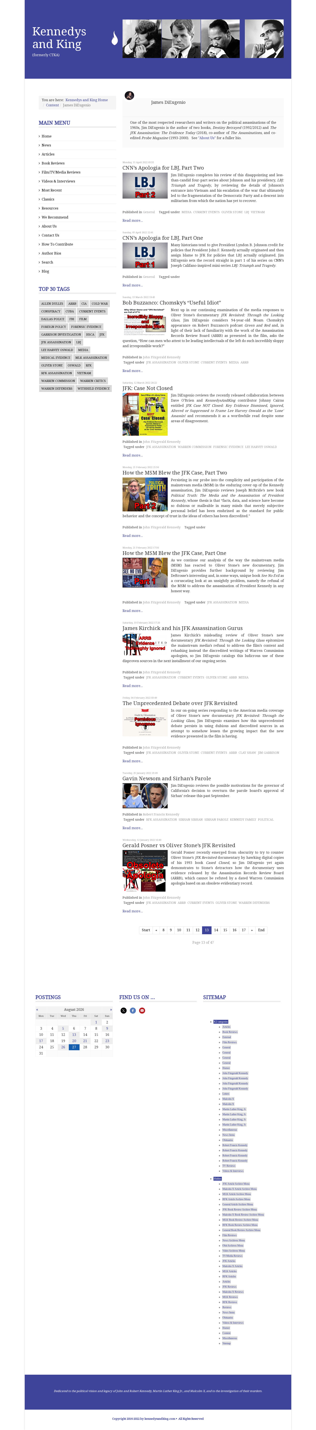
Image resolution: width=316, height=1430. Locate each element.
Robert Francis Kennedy (161, 814)
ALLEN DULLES (52, 303)
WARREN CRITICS (93, 381)
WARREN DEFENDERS (56, 388)
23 (107, 1041)
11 (188, 930)
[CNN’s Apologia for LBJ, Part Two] (145, 186)
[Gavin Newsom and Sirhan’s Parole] (145, 795)
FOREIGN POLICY (53, 326)
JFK (102, 334)
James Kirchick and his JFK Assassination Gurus (183, 628)
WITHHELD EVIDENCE (94, 388)
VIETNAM (84, 373)
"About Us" (207, 138)
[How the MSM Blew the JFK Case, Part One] (145, 573)
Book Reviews (53, 163)
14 (216, 930)
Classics (48, 199)
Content (52, 105)
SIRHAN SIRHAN (191, 819)
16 (234, 930)
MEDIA (83, 350)
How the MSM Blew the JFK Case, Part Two (175, 473)
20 (74, 1041)
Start (146, 930)
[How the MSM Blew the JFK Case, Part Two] (145, 494)
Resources (50, 208)
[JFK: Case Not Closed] (145, 414)
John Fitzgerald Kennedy (162, 357)
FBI (71, 319)
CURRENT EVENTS (92, 311)
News (46, 145)
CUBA (70, 311)
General (149, 212)
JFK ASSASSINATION (56, 342)
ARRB (72, 303)
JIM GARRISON (268, 752)
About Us (49, 226)
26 (63, 1047)
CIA (84, 303)
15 (225, 930)
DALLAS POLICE (52, 319)
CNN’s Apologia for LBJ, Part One (163, 238)
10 (179, 930)
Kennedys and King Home (87, 100)
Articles (48, 154)
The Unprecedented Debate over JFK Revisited (180, 703)
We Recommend (55, 217)
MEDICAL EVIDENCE (55, 357)
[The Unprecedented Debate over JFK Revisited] (145, 722)
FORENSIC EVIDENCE (86, 326)
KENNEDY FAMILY (243, 819)
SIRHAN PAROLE (216, 819)
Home (47, 136)
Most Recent (52, 190)
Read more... (133, 220)
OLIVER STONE (52, 365)
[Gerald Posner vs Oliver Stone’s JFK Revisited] (145, 871)
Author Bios (51, 253)
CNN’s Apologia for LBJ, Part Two (163, 168)
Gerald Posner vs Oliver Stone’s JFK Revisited (179, 845)
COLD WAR (100, 303)
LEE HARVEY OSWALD (57, 350)
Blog (45, 271)
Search (47, 262)
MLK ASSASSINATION (91, 357)
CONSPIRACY (50, 311)
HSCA (90, 334)
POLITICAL (266, 819)
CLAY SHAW (247, 752)
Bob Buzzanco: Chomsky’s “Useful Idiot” (172, 303)
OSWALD (74, 365)
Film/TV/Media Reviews (61, 172)
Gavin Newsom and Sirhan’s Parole (167, 779)
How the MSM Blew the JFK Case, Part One (174, 553)
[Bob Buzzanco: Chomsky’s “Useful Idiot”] (145, 322)
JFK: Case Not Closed (148, 388)
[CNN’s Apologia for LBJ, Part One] (145, 255)
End (261, 930)
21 (85, 1041)
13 (74, 1035)
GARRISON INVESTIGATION (61, 334)
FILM (83, 319)
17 (244, 930)
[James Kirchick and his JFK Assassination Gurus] (145, 644)
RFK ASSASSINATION (56, 373)
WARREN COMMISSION (58, 381)
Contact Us (50, 235)
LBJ (78, 342)
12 (197, 930)
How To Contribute (57, 244)
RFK (89, 365)
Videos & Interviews (58, 181)
